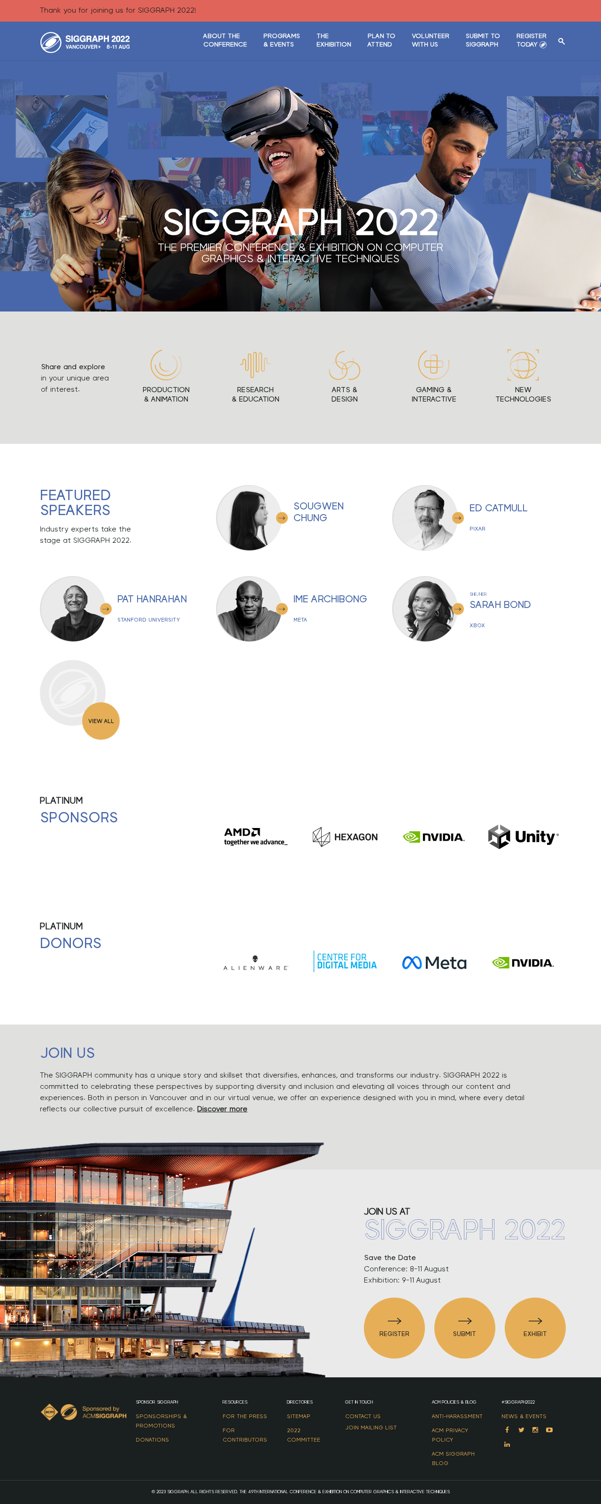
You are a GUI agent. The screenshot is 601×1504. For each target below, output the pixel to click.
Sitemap (298, 1416)
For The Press (245, 1416)
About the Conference (225, 40)
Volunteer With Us (430, 40)
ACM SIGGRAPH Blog (453, 1458)
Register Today (531, 40)
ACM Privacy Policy (450, 1435)
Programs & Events (281, 40)
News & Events (524, 1416)
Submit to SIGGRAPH (483, 40)
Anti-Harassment (457, 1416)
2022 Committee (303, 1435)
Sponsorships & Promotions (161, 1420)
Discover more (222, 1109)
